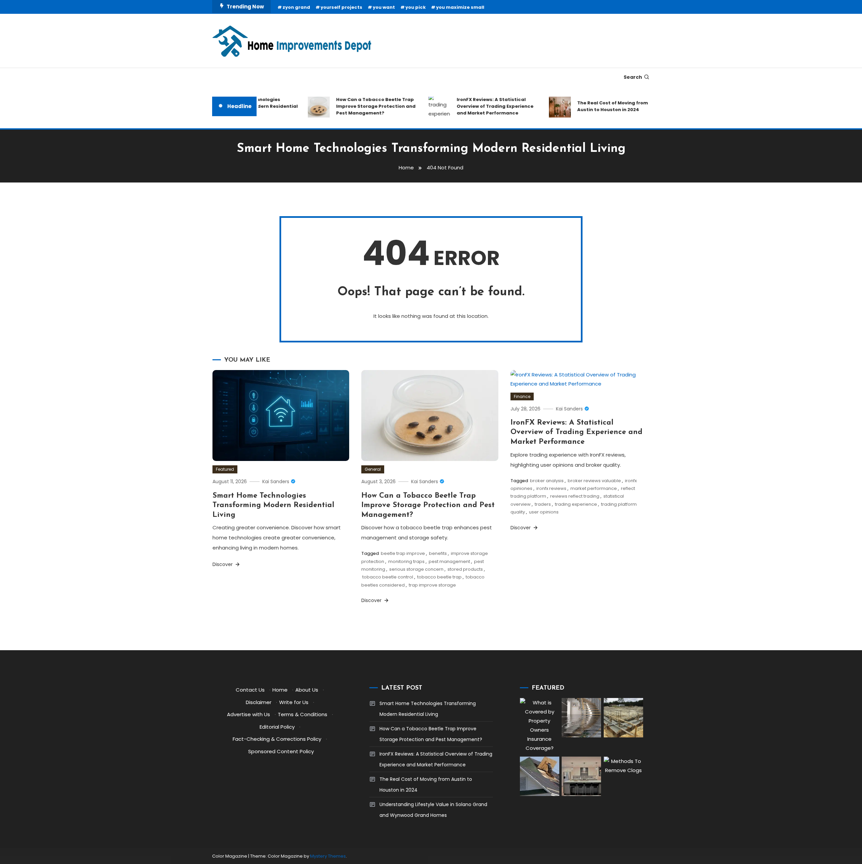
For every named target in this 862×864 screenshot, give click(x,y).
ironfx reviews (551, 488)
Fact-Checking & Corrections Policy (277, 738)
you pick (415, 7)
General (373, 469)
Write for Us (293, 702)
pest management (449, 561)
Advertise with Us (248, 714)
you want (384, 7)
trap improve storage (432, 585)
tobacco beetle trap (439, 577)
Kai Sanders (275, 481)
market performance (593, 488)
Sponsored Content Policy (281, 751)
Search (633, 77)
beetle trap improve (403, 553)
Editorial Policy (277, 726)
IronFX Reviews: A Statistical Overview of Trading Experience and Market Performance (484, 106)
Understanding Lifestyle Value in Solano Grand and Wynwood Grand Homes (433, 810)
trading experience (576, 504)
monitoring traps (406, 561)
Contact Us (250, 689)
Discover (223, 564)
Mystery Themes (328, 856)
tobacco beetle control (387, 577)
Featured (225, 469)
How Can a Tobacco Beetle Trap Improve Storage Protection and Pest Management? (365, 106)
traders (543, 504)
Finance (522, 396)
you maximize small (460, 7)
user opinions (544, 512)
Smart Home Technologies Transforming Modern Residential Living (273, 505)
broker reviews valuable (594, 480)
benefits (438, 553)
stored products (465, 569)
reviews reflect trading (574, 496)
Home (280, 689)
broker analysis (547, 480)
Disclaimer (258, 702)
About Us (306, 689)
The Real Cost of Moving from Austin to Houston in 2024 (601, 106)
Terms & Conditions (302, 714)
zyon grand (296, 7)
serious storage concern (416, 569)
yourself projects (341, 7)
